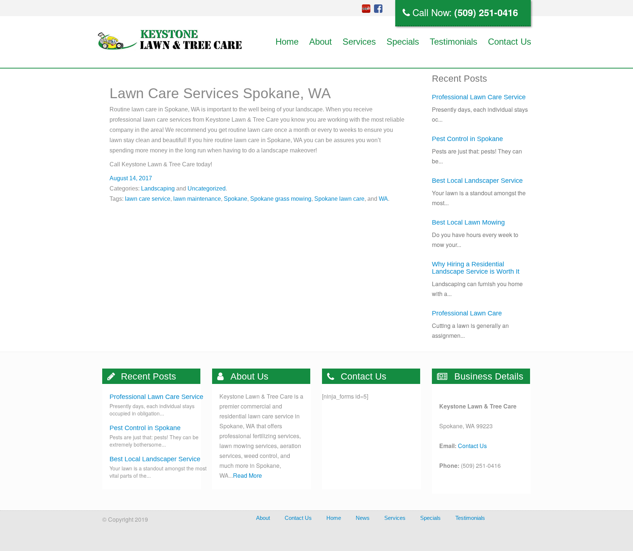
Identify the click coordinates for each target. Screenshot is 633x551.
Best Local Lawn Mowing (468, 222)
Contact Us (509, 42)
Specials (402, 42)
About (320, 42)
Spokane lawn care (339, 199)
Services (359, 42)
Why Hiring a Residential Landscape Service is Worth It (475, 267)
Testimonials (453, 42)
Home (287, 42)
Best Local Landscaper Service (477, 180)
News (363, 518)
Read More (247, 475)
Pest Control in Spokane (467, 139)
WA (383, 199)
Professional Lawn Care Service (479, 97)
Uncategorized (207, 188)
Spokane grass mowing (280, 199)
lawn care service (147, 199)
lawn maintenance (197, 199)
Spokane (235, 199)
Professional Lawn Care (467, 313)
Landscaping (158, 188)
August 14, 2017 (131, 178)
